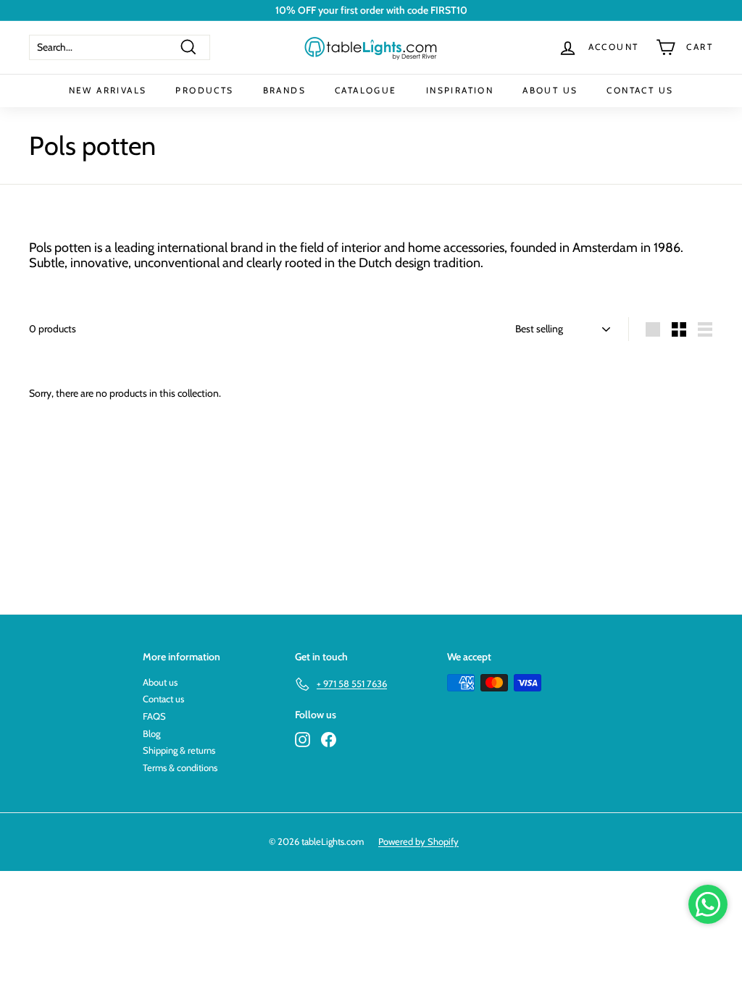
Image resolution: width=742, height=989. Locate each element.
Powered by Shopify (418, 841)
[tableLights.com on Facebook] (328, 739)
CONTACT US (639, 90)
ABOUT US (550, 90)
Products (204, 90)
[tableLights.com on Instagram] (302, 739)
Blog (151, 733)
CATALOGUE (366, 90)
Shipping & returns (179, 750)
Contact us (163, 698)
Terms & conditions (180, 767)
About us (160, 682)
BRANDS (284, 90)
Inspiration (459, 90)
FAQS (154, 716)
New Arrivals (108, 90)
